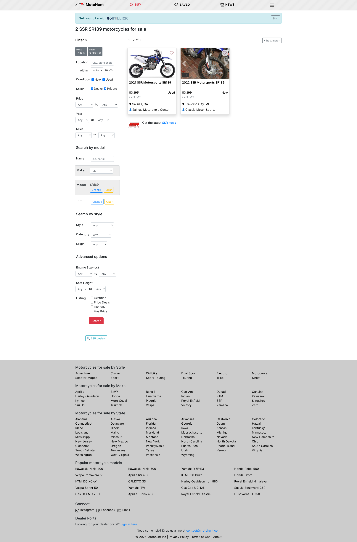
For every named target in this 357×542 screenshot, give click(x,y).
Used (109, 79)
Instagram (87, 510)
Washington (83, 455)
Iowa (184, 428)
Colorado (258, 419)
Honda (115, 396)
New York (153, 441)
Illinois (115, 428)
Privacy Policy (179, 537)
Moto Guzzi (119, 400)
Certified (100, 298)
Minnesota (259, 432)
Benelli (150, 392)
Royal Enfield (190, 400)
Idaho (79, 428)
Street (256, 378)
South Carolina (262, 446)
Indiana (151, 428)
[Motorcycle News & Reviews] (222, 4)
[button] (184, 63)
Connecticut (83, 423)
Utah (184, 450)
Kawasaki (258, 396)
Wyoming (187, 455)
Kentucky (258, 428)
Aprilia (79, 392)
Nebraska (188, 437)
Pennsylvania (155, 446)
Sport (115, 378)
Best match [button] (273, 40)
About (217, 537)
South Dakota (85, 450)
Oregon (116, 446)
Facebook (108, 510)
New (98, 79)
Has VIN (99, 307)
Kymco (80, 400)
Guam (221, 423)
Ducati (221, 392)
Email (126, 510)
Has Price (100, 311)
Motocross (259, 373)
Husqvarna (153, 396)
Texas (150, 450)
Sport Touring (155, 378)
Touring (186, 378)
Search (96, 321)
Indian (185, 396)
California (223, 419)
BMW (114, 392)
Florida (151, 423)
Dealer (98, 88)
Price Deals (102, 302)
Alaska (115, 419)
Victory (186, 405)
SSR (219, 400)
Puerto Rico (189, 446)
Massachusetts (191, 432)
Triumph (116, 405)
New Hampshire (263, 437)
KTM (220, 396)
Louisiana (82, 432)
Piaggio (151, 400)
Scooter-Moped (86, 378)
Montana (152, 437)
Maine (115, 432)
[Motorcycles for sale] (131, 4)
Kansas (221, 428)
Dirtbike (151, 373)
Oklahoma (82, 446)
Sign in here (128, 524)
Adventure (82, 373)
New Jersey (83, 441)
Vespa (150, 405)
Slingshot (258, 400)
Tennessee (118, 450)
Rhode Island (226, 446)
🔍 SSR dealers (96, 338)
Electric (222, 373)
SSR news (169, 122)
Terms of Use (201, 537)
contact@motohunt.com (203, 530)
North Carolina (191, 441)
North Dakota (226, 441)
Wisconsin (153, 455)
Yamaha (222, 405)
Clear (108, 189)
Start (276, 18)
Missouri (116, 437)
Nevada (222, 437)
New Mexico (119, 441)
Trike (220, 378)
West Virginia (120, 455)
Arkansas (187, 419)
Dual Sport (189, 373)
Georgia (186, 423)
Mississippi (83, 437)
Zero (255, 405)
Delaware (117, 423)
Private (112, 88)
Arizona (151, 419)
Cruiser (116, 373)
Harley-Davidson (87, 396)
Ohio (255, 441)
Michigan (223, 432)
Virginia (257, 450)
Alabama (81, 419)
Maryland (152, 432)
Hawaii (256, 423)
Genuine (257, 392)
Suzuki (80, 405)
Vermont (223, 450)
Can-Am (187, 392)
